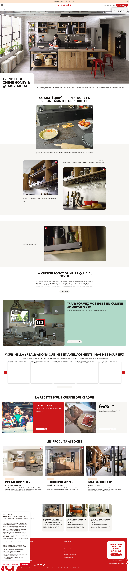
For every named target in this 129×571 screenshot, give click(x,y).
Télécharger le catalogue (106, 429)
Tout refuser (6, 564)
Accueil (2, 9)
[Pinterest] (38, 565)
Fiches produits (68, 549)
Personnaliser (15, 564)
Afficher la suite (64, 291)
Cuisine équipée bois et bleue (55, 485)
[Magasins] (108, 5)
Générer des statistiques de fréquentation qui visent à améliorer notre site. (15, 554)
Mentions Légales (24, 567)
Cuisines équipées (9, 9)
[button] (2, 568)
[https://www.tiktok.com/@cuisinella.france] (44, 565)
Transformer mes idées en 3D (116, 563)
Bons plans (67, 546)
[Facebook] (32, 565)
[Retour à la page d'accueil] (64, 5)
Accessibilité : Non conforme (75, 567)
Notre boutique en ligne (70, 554)
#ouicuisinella (43, 567)
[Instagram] (35, 565)
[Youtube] (41, 565)
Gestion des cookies (64, 567)
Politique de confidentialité (34, 567)
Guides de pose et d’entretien (71, 552)
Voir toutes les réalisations (64, 387)
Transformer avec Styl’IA (74, 341)
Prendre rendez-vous (118, 560)
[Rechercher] (105, 5)
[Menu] (2, 5)
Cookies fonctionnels (9, 552)
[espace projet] (114, 5)
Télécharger (115, 555)
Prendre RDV (120, 5)
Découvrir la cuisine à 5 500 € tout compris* (63, 1)
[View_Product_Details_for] (23, 461)
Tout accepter (25, 564)
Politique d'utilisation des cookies (53, 567)
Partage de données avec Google (12, 551)
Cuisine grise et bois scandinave (14, 485)
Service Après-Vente (69, 557)
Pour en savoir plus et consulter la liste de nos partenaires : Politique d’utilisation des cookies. (15, 545)
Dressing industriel (94, 485)
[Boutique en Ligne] (111, 5)
